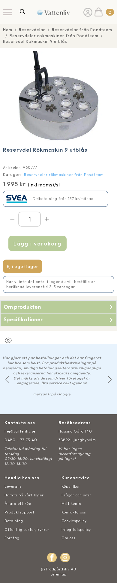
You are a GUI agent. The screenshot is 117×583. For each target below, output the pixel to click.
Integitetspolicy (76, 529)
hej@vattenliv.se (19, 431)
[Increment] (46, 219)
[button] (7, 379)
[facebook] (52, 557)
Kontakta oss (74, 512)
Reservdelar (32, 29)
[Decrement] (12, 219)
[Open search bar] (23, 11)
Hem (7, 29)
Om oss (68, 538)
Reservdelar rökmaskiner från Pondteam (54, 35)
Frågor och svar (76, 495)
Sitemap (59, 574)
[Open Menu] (7, 11)
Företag (12, 538)
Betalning (13, 521)
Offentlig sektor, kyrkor (27, 529)
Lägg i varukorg (38, 243)
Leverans (13, 486)
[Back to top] (105, 572)
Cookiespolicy (74, 521)
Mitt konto (71, 503)
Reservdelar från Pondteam (82, 29)
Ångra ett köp (17, 503)
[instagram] (65, 557)
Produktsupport (19, 512)
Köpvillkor (71, 486)
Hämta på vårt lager (24, 495)
